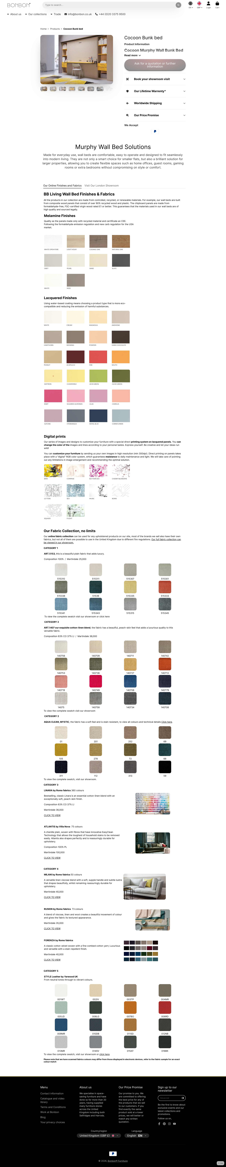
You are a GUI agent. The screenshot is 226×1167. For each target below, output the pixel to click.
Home (43, 28)
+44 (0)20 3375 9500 (112, 14)
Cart (217, 5)
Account (208, 5)
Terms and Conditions (53, 1107)
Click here (166, 722)
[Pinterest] (164, 1123)
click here (104, 1054)
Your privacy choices (52, 1122)
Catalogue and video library (52, 1100)
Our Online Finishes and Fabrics (62, 185)
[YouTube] (174, 1123)
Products (55, 28)
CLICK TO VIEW (52, 815)
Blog (43, 1117)
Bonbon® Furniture (118, 1160)
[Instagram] (169, 1123)
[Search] (178, 5)
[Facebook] (159, 1123)
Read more (131, 55)
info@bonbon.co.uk (80, 14)
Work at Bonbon (49, 1112)
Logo (19, 5)
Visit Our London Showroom (101, 185)
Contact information (51, 1093)
